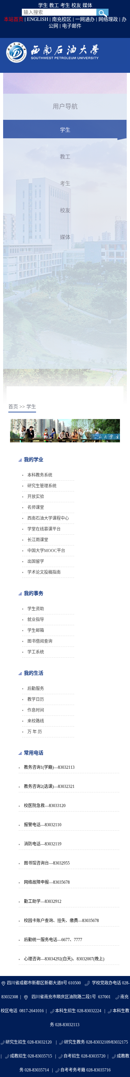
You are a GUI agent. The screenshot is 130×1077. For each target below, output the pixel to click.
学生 (43, 5)
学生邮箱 (35, 630)
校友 (76, 5)
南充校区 (61, 19)
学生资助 (35, 608)
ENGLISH (37, 19)
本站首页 (13, 19)
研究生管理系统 (42, 485)
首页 (13, 406)
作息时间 (35, 710)
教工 (54, 5)
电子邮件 (71, 25)
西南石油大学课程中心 (48, 518)
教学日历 (35, 699)
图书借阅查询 (39, 641)
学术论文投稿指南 (44, 572)
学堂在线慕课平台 (44, 529)
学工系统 (35, 652)
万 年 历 (34, 731)
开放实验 (35, 496)
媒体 (87, 5)
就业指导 (35, 619)
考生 (65, 5)
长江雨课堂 (37, 539)
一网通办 (85, 19)
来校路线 (35, 721)
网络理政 (108, 19)
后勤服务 (35, 688)
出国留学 (35, 561)
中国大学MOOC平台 (46, 550)
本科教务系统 (39, 475)
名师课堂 (35, 507)
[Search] (102, 12)
